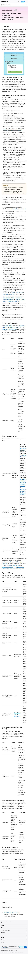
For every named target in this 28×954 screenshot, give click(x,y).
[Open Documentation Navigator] (2, 5)
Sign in (22, 1)
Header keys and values (9, 436)
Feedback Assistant (4, 947)
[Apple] (2, 922)
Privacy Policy (10, 952)
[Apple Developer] (4, 1)
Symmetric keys (7, 907)
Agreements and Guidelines (19, 952)
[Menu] (26, 1)
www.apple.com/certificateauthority (12, 130)
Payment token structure (9, 323)
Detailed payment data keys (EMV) (13, 800)
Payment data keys (8, 573)
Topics (4, 902)
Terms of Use (3, 952)
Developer (6, 922)
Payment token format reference (12, 315)
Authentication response (10, 847)
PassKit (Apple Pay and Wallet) (7, 10)
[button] (19, 1)
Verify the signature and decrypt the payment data (13, 96)
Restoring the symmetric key (18, 209)
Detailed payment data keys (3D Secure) (12, 728)
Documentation (7, 5)
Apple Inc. (10, 950)
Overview (5, 27)
